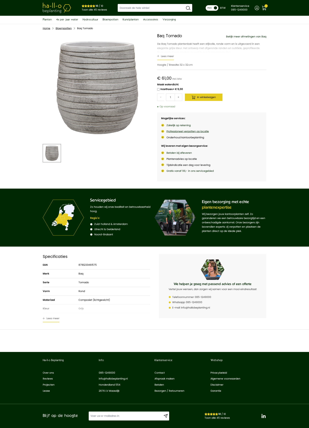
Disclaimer (216, 384)
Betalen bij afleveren (179, 153)
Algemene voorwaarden (225, 378)
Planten (47, 19)
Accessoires (150, 19)
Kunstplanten (131, 19)
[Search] (188, 8)
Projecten (49, 384)
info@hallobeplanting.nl (195, 307)
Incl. (209, 7)
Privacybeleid (218, 372)
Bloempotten (110, 19)
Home (46, 28)
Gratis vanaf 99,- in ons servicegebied (190, 171)
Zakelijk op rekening (178, 125)
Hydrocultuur (90, 19)
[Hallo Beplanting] (57, 8)
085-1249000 (203, 297)
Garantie (215, 391)
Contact (159, 372)
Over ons (48, 372)
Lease (46, 391)
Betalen (159, 384)
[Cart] (264, 8)
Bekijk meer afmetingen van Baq (246, 36)
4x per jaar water (67, 19)
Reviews (48, 378)
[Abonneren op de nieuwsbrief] (165, 416)
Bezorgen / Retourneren (169, 391)
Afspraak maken (164, 378)
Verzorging (169, 19)
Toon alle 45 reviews (94, 9)
